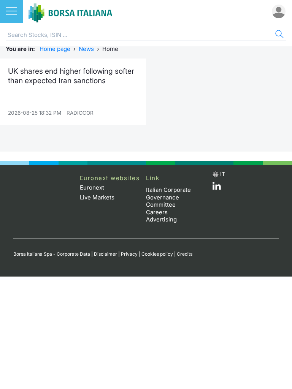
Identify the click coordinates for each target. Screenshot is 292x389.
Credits (184, 254)
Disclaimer (105, 254)
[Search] (278, 35)
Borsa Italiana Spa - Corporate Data (51, 254)
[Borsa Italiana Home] (70, 11)
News (86, 48)
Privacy (129, 254)
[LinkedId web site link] (217, 187)
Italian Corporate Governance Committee (168, 197)
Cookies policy (157, 254)
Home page (55, 48)
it (222, 174)
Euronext (92, 187)
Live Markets (97, 197)
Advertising (161, 219)
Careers (157, 212)
